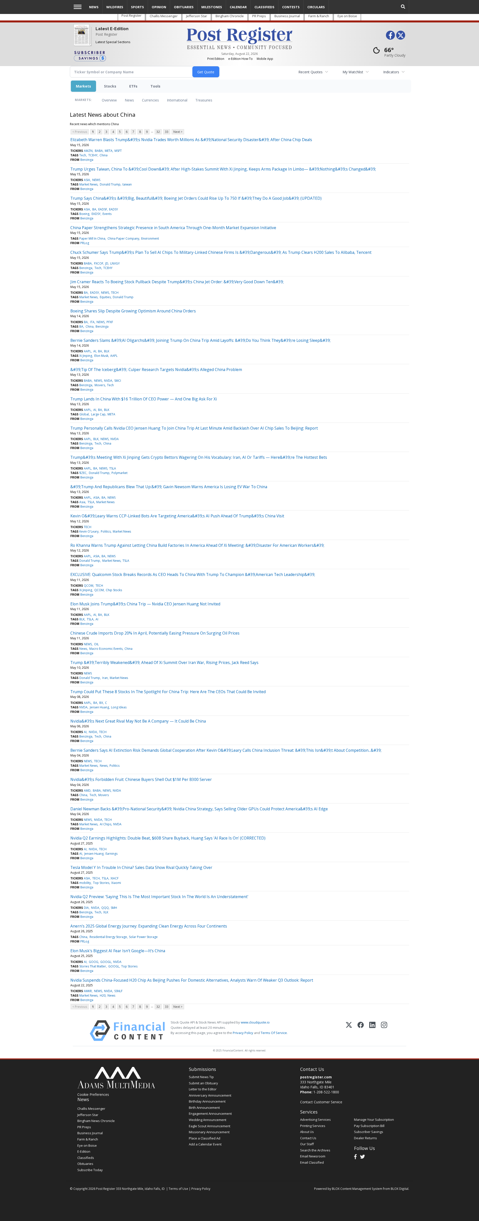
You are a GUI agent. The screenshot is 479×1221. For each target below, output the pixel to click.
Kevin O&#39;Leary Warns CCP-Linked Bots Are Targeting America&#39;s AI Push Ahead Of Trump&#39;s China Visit (177, 516)
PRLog (84, 243)
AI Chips (105, 824)
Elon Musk (101, 356)
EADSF (102, 209)
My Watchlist (353, 72)
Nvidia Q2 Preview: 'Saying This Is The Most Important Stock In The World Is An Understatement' (159, 896)
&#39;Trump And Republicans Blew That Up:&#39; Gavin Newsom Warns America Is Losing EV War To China (168, 486)
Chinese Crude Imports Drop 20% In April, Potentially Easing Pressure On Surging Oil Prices (155, 633)
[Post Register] (81, 38)
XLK (105, 912)
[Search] (403, 7)
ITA (92, 322)
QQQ (105, 908)
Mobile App (265, 59)
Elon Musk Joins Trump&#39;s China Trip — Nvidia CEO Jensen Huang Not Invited (145, 604)
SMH (114, 908)
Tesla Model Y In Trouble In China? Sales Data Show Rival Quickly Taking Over (141, 867)
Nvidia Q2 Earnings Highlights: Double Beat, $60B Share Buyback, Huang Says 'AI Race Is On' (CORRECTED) (167, 838)
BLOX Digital (399, 1189)
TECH (115, 292)
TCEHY (93, 155)
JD (106, 263)
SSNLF (118, 991)
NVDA (108, 380)
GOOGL (105, 962)
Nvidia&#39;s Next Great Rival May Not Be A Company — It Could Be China (138, 721)
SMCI (117, 380)
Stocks (110, 86)
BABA (99, 151)
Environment (150, 238)
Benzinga (86, 160)
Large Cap (98, 414)
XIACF (115, 878)
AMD (87, 790)
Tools (155, 86)
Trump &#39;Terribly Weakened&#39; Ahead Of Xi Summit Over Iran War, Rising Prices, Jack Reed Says (164, 662)
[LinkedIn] (372, 1030)
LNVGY (115, 263)
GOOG (93, 962)
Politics (106, 531)
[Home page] (239, 37)
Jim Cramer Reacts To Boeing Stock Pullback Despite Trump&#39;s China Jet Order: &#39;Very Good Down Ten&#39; (177, 281)
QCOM (88, 585)
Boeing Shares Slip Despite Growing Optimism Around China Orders (133, 311)
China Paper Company (123, 238)
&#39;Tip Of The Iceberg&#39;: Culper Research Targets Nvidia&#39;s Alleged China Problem (156, 369)
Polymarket (119, 473)
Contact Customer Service (321, 1102)
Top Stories (101, 883)
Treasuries (203, 100)
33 (166, 132)
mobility (85, 883)
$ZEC (83, 473)
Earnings (112, 853)
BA (94, 209)
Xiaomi (116, 883)
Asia (82, 502)
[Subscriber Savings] (126, 56)
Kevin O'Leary (89, 531)
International (177, 100)
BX (101, 703)
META (109, 151)
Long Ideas (118, 707)
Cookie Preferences (93, 1094)
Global (84, 414)
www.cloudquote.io (255, 1022)
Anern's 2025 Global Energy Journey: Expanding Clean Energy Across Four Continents (148, 926)
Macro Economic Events (105, 649)
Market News (88, 184)
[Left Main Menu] (77, 7)
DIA (86, 908)
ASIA (87, 180)
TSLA (112, 468)
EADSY (113, 209)
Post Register (106, 34)
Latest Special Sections (113, 42)
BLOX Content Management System (357, 1189)
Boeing (84, 214)
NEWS (96, 180)
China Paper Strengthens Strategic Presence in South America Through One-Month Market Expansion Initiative (173, 227)
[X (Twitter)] (349, 1030)
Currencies (150, 100)
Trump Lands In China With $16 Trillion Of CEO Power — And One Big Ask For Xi (143, 399)
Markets (83, 86)
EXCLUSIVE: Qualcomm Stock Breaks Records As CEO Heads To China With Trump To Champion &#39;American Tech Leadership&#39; (192, 574)
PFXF (110, 322)
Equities (105, 297)
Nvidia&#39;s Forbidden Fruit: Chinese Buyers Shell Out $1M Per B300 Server (141, 779)
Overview (109, 100)
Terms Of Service (274, 1033)
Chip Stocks (114, 590)
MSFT (118, 151)
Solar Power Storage (143, 937)
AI (94, 351)
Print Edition (215, 59)
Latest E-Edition (112, 28)
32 (158, 132)
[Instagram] (384, 1030)
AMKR (88, 991)
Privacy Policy (243, 1033)
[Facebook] (361, 1030)
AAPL (87, 351)
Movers (100, 385)
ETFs (133, 86)
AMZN (88, 151)
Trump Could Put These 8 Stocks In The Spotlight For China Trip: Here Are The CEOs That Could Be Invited (168, 691)
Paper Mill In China (92, 238)
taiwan (127, 184)
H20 (103, 995)
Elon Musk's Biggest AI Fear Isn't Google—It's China (117, 950)
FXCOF (98, 263)
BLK (106, 351)
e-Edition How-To (240, 59)
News (129, 100)
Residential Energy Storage (108, 937)
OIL (96, 644)
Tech (82, 155)
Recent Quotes (310, 72)
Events (107, 214)
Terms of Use (178, 1189)
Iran (105, 678)
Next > (177, 132)
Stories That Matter (92, 966)
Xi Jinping (85, 356)
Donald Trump (110, 184)
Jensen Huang (99, 707)
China (104, 155)
